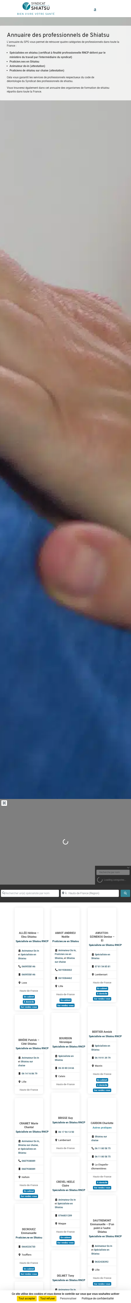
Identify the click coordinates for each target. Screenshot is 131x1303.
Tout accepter (27, 1298)
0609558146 (28, 966)
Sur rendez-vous (29, 1007)
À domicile (29, 1002)
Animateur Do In (30, 950)
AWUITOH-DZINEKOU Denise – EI (102, 936)
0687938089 (28, 1160)
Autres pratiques (102, 1127)
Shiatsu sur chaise (28, 1145)
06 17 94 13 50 (66, 1132)
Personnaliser (68, 1298)
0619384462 (65, 970)
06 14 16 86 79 (29, 1073)
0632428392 (101, 1261)
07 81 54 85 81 (103, 966)
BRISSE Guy (65, 1118)
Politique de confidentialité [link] (98, 1298)
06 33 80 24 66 (66, 1068)
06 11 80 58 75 (103, 1148)
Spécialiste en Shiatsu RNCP (32, 941)
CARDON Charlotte (102, 1123)
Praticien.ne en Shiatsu (65, 941)
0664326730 (28, 1246)
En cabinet (29, 996)
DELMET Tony (65, 1275)
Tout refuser (47, 1298)
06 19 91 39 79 (103, 1057)
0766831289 (65, 1215)
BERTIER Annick (102, 1031)
